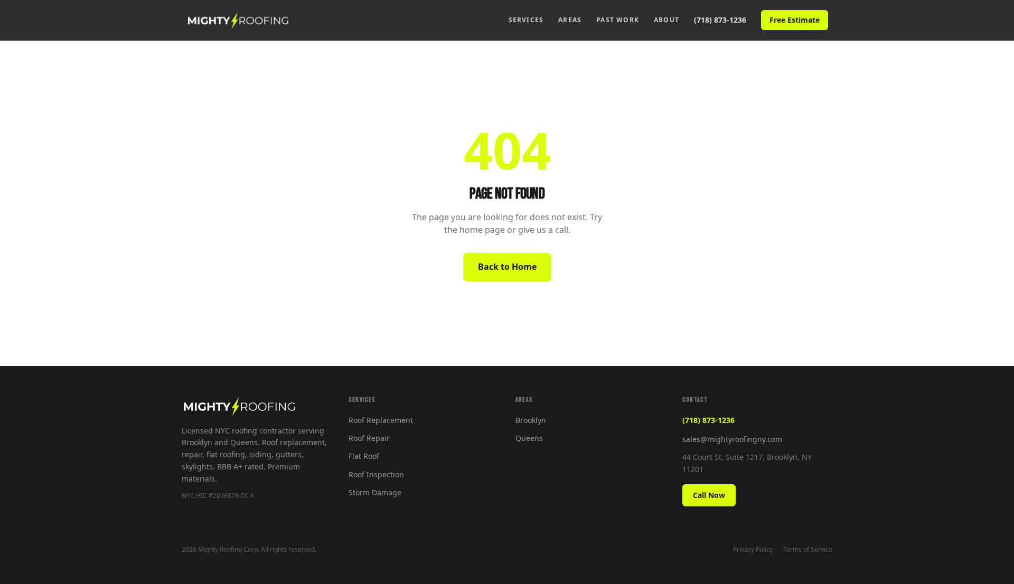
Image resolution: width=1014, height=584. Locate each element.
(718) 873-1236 (720, 20)
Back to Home (507, 266)
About (666, 19)
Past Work (617, 19)
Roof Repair (369, 438)
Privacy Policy (753, 549)
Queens (529, 438)
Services (526, 19)
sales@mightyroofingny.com (732, 439)
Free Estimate (794, 20)
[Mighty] (238, 20)
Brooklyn (530, 420)
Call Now (709, 495)
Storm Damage (375, 492)
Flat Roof (364, 456)
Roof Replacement (381, 420)
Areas (569, 19)
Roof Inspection (376, 474)
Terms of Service (807, 549)
